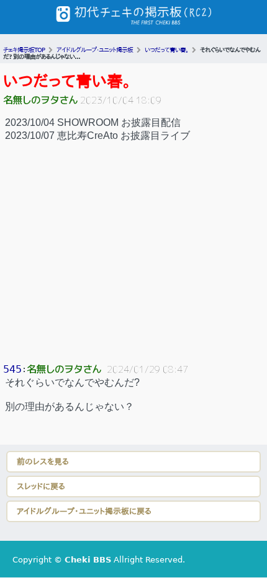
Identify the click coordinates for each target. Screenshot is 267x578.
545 (12, 369)
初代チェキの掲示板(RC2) (133, 17)
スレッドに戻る (41, 486)
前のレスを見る (43, 461)
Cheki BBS (88, 559)
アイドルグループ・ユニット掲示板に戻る (84, 511)
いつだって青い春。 (67, 81)
